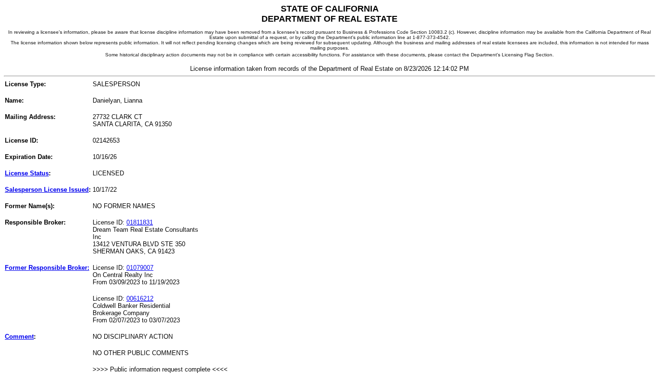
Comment (19, 336)
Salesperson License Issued (47, 189)
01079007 (139, 267)
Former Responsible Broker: (47, 267)
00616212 (139, 298)
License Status (27, 173)
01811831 (139, 222)
